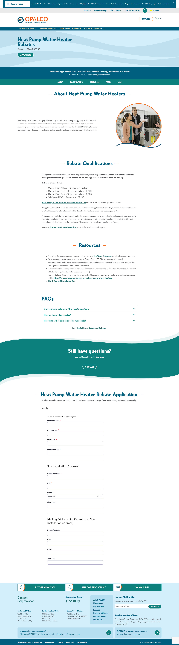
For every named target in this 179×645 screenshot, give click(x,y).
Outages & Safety (27, 28)
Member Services (48, 28)
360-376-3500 (132, 10)
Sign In (158, 18)
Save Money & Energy (70, 28)
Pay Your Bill (141, 587)
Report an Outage (45, 587)
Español (155, 10)
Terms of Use (38, 642)
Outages (146, 19)
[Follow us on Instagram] (78, 602)
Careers (96, 610)
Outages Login (82, 642)
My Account (98, 603)
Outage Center (99, 616)
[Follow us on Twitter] (70, 602)
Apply (108, 82)
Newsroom (97, 619)
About (60, 82)
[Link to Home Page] (33, 20)
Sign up (155, 606)
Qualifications (76, 82)
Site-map (60, 642)
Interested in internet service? (50, 632)
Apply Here (25, 55)
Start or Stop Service (94, 587)
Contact (87, 10)
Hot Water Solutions (102, 256)
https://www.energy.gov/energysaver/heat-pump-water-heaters (83, 278)
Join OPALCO (116, 10)
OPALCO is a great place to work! (132, 632)
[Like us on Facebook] (66, 602)
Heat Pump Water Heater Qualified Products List (64, 202)
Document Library (100, 613)
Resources (94, 82)
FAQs (119, 82)
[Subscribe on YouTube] (74, 602)
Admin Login (70, 642)
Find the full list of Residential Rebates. (89, 328)
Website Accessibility (24, 642)
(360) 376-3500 (26, 601)
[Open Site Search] (145, 10)
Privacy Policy (49, 642)
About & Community (94, 28)
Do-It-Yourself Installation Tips (63, 227)
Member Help (100, 10)
